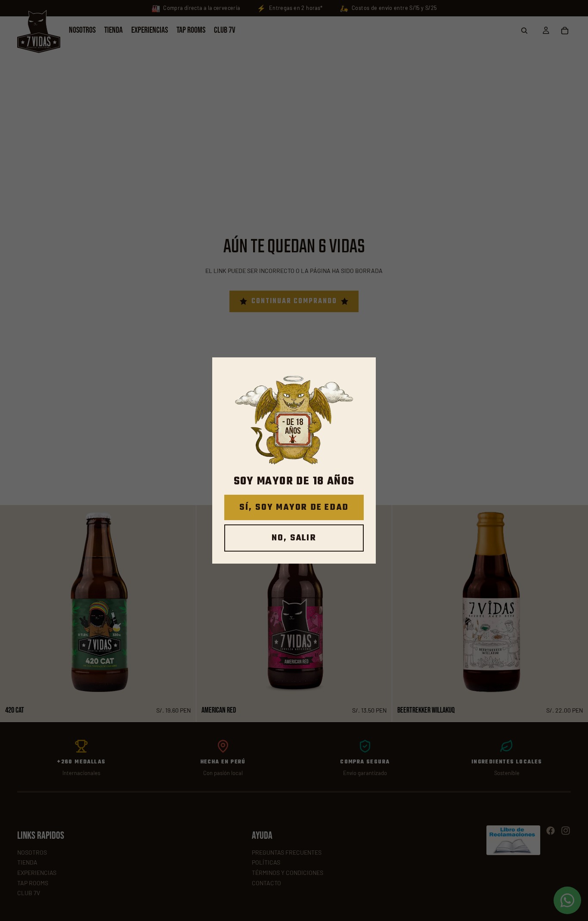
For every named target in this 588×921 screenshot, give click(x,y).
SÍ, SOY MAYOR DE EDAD (294, 507)
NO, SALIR (294, 538)
